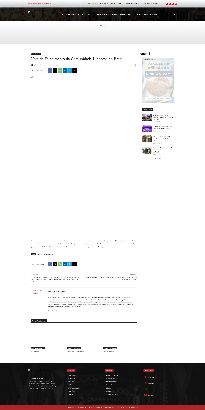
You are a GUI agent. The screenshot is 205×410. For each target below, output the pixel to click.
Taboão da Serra (48, 254)
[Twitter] (173, 4)
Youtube (150, 395)
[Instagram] (170, 4)
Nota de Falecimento (35, 53)
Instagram (151, 383)
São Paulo (39, 254)
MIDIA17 (135, 407)
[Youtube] (176, 4)
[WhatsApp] (60, 70)
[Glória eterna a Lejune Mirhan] (84, 337)
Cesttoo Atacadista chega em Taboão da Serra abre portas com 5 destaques (163, 117)
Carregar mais (157, 158)
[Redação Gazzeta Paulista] (32, 65)
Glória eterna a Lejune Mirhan (75, 351)
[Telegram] (69, 70)
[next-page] (35, 356)
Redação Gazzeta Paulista (42, 65)
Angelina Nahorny (108, 351)
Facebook (151, 377)
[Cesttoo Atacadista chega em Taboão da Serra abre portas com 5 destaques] (147, 117)
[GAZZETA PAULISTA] (39, 14)
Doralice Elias (35, 351)
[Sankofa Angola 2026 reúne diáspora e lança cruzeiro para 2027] (147, 138)
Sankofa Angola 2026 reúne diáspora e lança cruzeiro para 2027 (162, 138)
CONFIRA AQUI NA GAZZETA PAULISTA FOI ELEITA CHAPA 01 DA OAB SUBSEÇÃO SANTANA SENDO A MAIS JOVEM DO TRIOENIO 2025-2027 (55, 279)
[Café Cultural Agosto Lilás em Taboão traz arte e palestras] (147, 129)
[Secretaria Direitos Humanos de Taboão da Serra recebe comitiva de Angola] (147, 150)
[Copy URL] (74, 70)
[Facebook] (167, 4)
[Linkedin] (65, 70)
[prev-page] (32, 356)
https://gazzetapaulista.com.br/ (55, 294)
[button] (174, 14)
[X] (55, 70)
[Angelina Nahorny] (120, 337)
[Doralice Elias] (48, 337)
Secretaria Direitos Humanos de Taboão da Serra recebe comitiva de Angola (163, 150)
